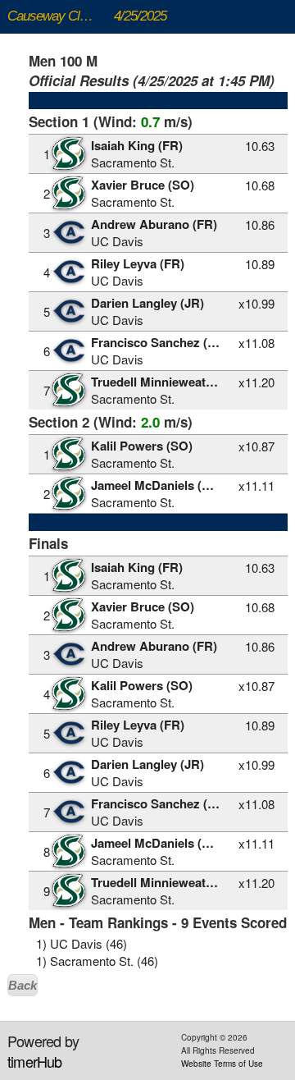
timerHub (34, 1061)
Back (22, 985)
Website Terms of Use (222, 1063)
